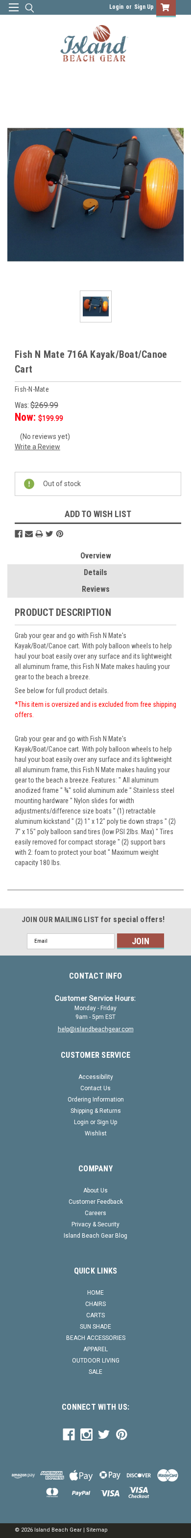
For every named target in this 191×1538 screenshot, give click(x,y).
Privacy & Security (95, 1224)
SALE (95, 1371)
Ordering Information (96, 1099)
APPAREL (95, 1349)
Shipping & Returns (96, 1110)
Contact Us (95, 1088)
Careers (95, 1213)
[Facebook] (19, 534)
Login (116, 6)
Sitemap (97, 1530)
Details (95, 572)
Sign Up (144, 6)
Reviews (96, 589)
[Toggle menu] (13, 13)
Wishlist (96, 1133)
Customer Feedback (96, 1201)
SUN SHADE (95, 1326)
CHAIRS (95, 1304)
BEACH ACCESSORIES (95, 1338)
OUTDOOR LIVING (95, 1360)
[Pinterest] (60, 534)
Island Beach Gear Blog (95, 1235)
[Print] (39, 534)
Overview (95, 555)
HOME (95, 1292)
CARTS (95, 1315)
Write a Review (37, 447)
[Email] (29, 534)
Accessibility (95, 1077)
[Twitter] (49, 534)
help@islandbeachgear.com (96, 1029)
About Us (95, 1190)
